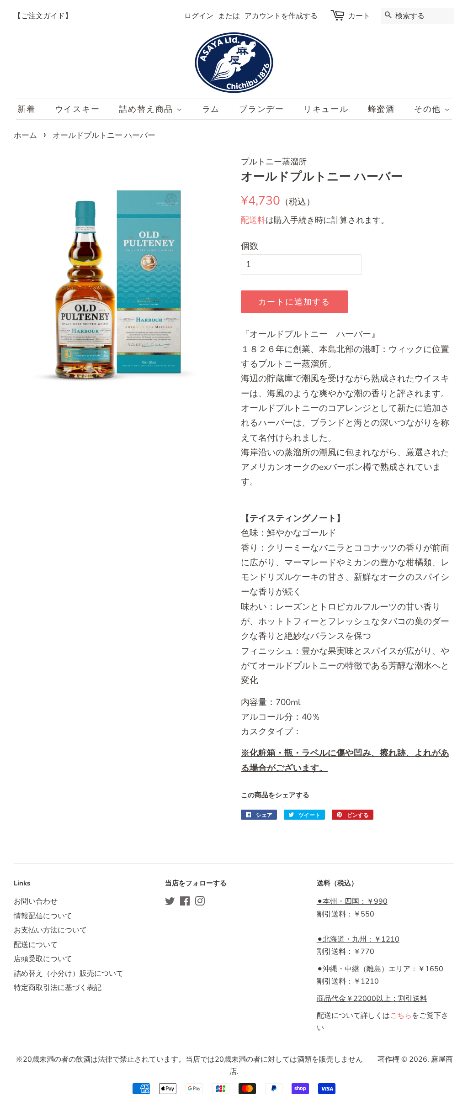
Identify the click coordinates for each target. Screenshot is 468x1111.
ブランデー (261, 109)
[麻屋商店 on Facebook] (185, 903)
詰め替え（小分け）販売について (68, 974)
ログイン (198, 16)
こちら (401, 1016)
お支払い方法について (50, 930)
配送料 (253, 220)
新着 (26, 109)
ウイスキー (77, 109)
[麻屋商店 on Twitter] (170, 903)
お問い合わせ (36, 901)
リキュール (326, 109)
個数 (249, 246)
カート (359, 16)
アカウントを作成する (281, 16)
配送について (36, 945)
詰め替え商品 (147, 109)
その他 (429, 109)
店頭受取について (43, 959)
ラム (211, 109)
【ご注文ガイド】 (43, 16)
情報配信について (43, 916)
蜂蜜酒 (381, 109)
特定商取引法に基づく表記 (57, 988)
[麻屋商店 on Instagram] (200, 903)
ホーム (25, 135)
